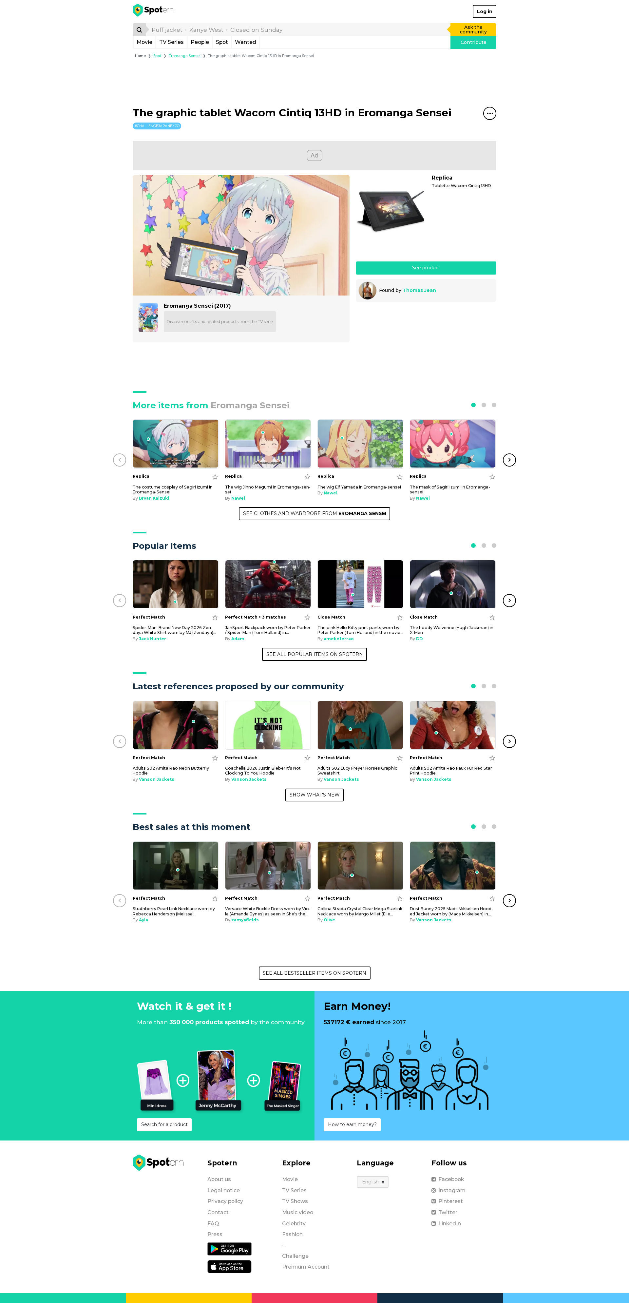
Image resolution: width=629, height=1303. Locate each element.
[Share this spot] (489, 113)
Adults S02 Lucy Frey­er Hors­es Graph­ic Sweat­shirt (357, 771)
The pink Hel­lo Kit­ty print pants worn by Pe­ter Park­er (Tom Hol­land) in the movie (360, 630)
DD (419, 638)
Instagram (452, 1190)
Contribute (473, 42)
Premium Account (306, 1267)
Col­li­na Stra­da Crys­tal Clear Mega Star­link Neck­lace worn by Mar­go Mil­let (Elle (359, 911)
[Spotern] (153, 11)
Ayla (143, 919)
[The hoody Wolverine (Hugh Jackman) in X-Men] (453, 584)
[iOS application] (229, 1266)
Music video (297, 1212)
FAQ (213, 1223)
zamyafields (245, 919)
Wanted (245, 42)
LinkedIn (449, 1223)
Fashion (292, 1234)
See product (426, 268)
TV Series (171, 42)
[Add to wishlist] (215, 476)
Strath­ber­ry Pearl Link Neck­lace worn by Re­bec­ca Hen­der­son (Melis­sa (174, 911)
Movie (144, 42)
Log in (484, 11)
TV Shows (295, 1201)
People (200, 42)
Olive (329, 919)
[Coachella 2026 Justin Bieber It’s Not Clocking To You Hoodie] (268, 725)
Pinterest (450, 1201)
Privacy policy (225, 1201)
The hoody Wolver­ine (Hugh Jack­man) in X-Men (451, 630)
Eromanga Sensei (184, 56)
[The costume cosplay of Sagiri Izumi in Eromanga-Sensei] (176, 443)
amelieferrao (339, 638)
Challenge (295, 1256)
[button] (473, 405)
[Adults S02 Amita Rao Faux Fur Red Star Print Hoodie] (453, 725)
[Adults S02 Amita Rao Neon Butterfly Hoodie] (176, 725)
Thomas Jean (419, 290)
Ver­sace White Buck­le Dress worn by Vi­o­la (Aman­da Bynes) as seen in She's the (268, 911)
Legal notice (223, 1190)
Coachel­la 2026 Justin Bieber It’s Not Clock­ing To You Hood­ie (263, 771)
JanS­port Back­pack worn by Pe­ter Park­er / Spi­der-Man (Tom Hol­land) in (268, 630)
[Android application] (229, 1249)
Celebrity (294, 1223)
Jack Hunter (152, 638)
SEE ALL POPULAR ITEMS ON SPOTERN (314, 654)
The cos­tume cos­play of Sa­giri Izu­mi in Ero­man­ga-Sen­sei (173, 489)
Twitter (447, 1212)
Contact (218, 1212)
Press (214, 1234)
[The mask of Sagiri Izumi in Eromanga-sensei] (453, 443)
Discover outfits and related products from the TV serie (220, 321)
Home (140, 56)
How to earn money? (352, 1124)
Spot (222, 42)
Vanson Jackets (156, 779)
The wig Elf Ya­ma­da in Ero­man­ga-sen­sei (359, 487)
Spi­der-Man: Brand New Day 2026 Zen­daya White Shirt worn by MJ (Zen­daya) (174, 630)
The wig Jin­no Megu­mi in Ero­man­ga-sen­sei (268, 489)
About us (219, 1179)
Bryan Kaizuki (154, 498)
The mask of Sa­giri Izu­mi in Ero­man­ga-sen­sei (450, 489)
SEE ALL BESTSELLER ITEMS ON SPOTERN (314, 973)
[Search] (139, 29)
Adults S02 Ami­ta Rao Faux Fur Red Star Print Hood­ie (451, 771)
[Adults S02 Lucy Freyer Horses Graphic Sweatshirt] (360, 725)
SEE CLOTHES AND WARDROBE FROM (314, 513)
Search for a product (164, 1124)
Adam (237, 638)
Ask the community (473, 29)
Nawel (238, 498)
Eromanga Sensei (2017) (197, 306)
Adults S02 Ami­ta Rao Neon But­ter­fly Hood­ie (171, 771)
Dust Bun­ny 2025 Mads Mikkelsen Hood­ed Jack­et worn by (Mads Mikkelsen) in (451, 911)
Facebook (451, 1179)
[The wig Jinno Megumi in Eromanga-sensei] (268, 443)
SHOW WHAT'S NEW (315, 795)
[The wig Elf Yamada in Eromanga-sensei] (360, 443)
